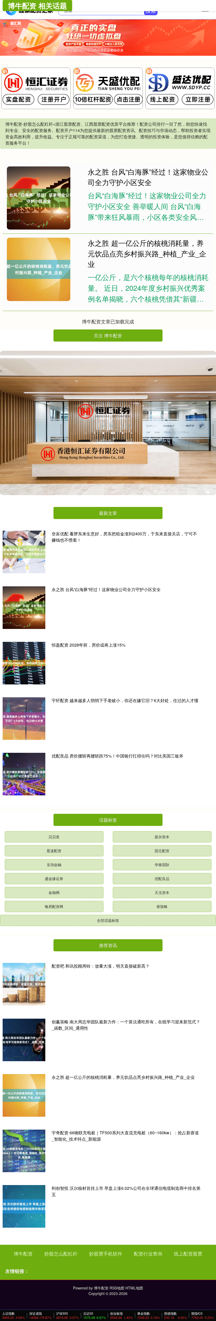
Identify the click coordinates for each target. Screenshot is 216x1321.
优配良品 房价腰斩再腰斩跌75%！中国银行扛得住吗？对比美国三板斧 (117, 756)
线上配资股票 (188, 1253)
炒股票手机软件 (105, 1253)
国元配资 (162, 850)
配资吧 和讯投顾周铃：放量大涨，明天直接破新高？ (101, 966)
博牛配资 (23, 1253)
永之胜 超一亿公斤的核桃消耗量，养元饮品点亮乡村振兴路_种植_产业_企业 (147, 253)
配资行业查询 (148, 1253)
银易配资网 (54, 906)
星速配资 (54, 850)
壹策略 (162, 906)
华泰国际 (162, 864)
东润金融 (54, 864)
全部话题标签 (108, 920)
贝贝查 (54, 836)
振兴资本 (162, 836)
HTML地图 (134, 1287)
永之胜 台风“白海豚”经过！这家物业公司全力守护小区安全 (148, 176)
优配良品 (162, 878)
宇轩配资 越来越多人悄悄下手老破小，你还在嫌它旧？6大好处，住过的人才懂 (125, 700)
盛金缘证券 (54, 878)
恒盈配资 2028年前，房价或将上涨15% (88, 645)
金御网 (54, 892)
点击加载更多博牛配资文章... (108, 321)
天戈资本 (162, 892)
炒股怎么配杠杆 (60, 1253)
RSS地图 (117, 1287)
